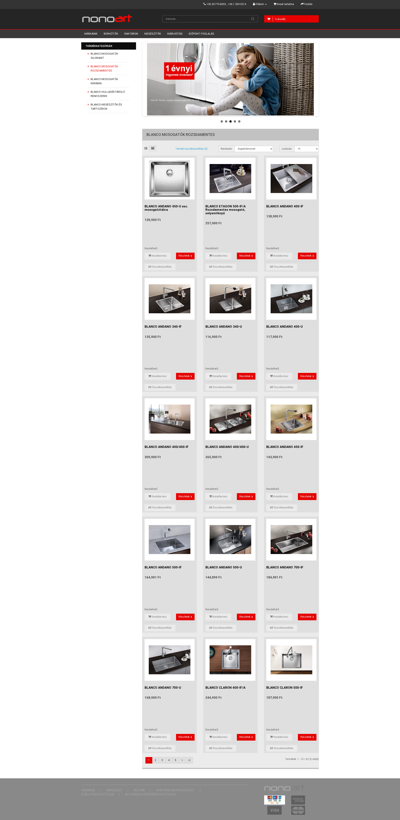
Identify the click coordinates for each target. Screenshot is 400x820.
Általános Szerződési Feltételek (150, 794)
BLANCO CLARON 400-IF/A (225, 688)
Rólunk (139, 790)
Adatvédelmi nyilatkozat (175, 790)
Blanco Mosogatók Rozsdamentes (104, 68)
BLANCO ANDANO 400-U (284, 327)
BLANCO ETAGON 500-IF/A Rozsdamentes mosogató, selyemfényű (225, 209)
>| (189, 760)
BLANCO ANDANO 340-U (223, 327)
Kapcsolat (114, 790)
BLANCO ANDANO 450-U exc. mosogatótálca (166, 208)
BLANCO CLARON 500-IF (284, 688)
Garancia (88, 790)
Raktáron (131, 33)
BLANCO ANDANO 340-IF (163, 327)
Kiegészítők (152, 33)
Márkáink (91, 33)
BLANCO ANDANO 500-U (223, 567)
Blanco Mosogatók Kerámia (104, 81)
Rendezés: (226, 148)
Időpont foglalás (201, 33)
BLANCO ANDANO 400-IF (284, 206)
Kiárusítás (174, 33)
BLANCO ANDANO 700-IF (284, 567)
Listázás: (287, 148)
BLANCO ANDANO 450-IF (284, 447)
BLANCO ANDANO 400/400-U (227, 447)
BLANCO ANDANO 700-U (163, 688)
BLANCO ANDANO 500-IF (163, 567)
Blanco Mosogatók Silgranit (104, 55)
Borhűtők (111, 33)
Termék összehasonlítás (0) (191, 148)
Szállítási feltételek (97, 794)
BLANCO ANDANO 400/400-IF (167, 447)
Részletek (184, 255)
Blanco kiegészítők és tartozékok (106, 106)
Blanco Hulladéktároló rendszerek (108, 94)
